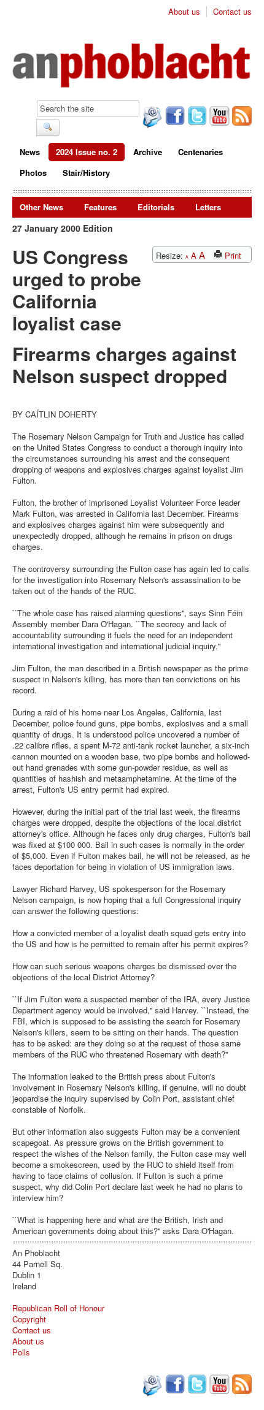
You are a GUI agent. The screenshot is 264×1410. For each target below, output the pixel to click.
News (30, 152)
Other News (41, 207)
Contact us (232, 11)
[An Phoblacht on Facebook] (174, 117)
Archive (147, 152)
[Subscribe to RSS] (241, 117)
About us (184, 11)
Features (100, 207)
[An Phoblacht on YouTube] (218, 117)
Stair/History (86, 172)
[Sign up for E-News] (151, 118)
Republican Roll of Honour (58, 1308)
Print (231, 255)
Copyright (29, 1319)
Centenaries (200, 152)
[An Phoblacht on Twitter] (196, 117)
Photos (33, 172)
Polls (21, 1352)
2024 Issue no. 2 (86, 152)
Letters (208, 207)
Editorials (156, 207)
